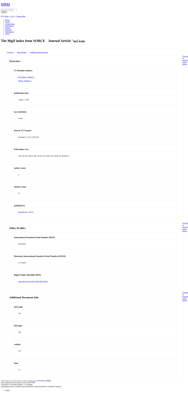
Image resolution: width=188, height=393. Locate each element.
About (7, 34)
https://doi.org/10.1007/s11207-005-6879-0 (33, 281)
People (7, 22)
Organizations (10, 24)
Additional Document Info (39, 52)
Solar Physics (23, 212)
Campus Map (20, 16)
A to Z (12, 16)
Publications (9, 26)
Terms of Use (32, 381)
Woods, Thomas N (24, 81)
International (9, 32)
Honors (7, 28)
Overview (10, 52)
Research (8, 30)
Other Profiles (22, 52)
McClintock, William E (26, 77)
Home (6, 16)
